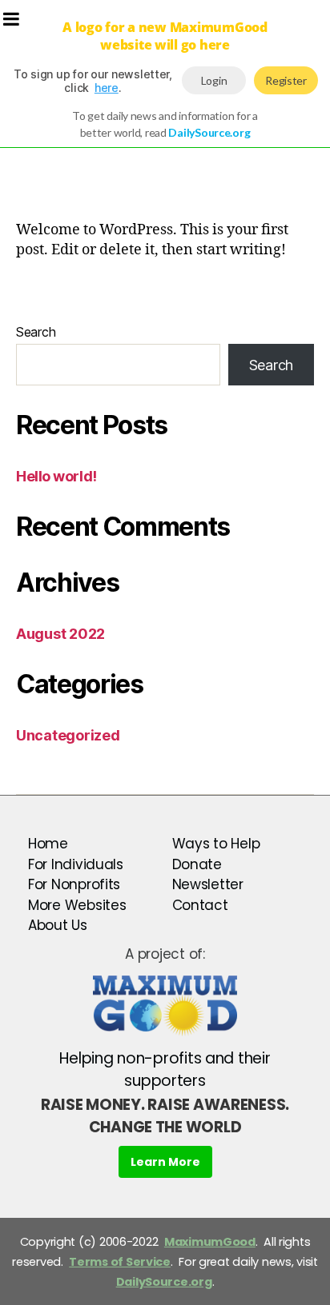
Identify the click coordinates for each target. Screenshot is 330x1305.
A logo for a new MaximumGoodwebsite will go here (164, 36)
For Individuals (75, 864)
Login (214, 80)
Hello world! (56, 476)
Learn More (165, 1162)
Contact (200, 905)
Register (286, 80)
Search (35, 332)
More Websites (77, 905)
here (107, 87)
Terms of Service (120, 1262)
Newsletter (207, 884)
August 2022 (60, 633)
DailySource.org (164, 1282)
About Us (57, 925)
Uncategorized (68, 735)
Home (48, 843)
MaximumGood (210, 1242)
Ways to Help (216, 843)
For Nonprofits (74, 884)
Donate (197, 864)
